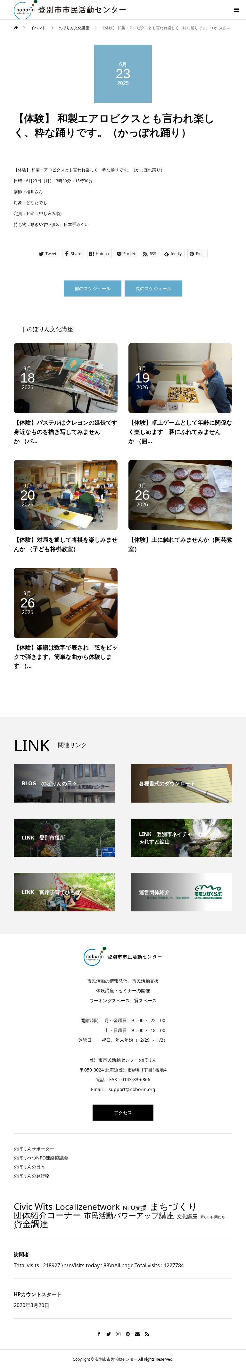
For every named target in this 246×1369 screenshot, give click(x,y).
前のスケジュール (93, 288)
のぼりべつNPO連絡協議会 (41, 1158)
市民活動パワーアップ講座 (129, 1215)
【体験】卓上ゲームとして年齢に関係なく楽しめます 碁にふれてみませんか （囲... (180, 431)
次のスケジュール (153, 288)
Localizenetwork (87, 1206)
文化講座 (187, 1216)
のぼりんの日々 (29, 1167)
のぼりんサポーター (34, 1149)
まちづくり (174, 1206)
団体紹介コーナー (47, 1215)
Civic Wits (33, 1206)
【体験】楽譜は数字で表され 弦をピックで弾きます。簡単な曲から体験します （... (66, 656)
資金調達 (31, 1223)
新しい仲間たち (212, 1217)
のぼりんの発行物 (32, 1176)
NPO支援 (135, 1207)
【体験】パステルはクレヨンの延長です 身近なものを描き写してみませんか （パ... (68, 431)
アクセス (123, 1112)
